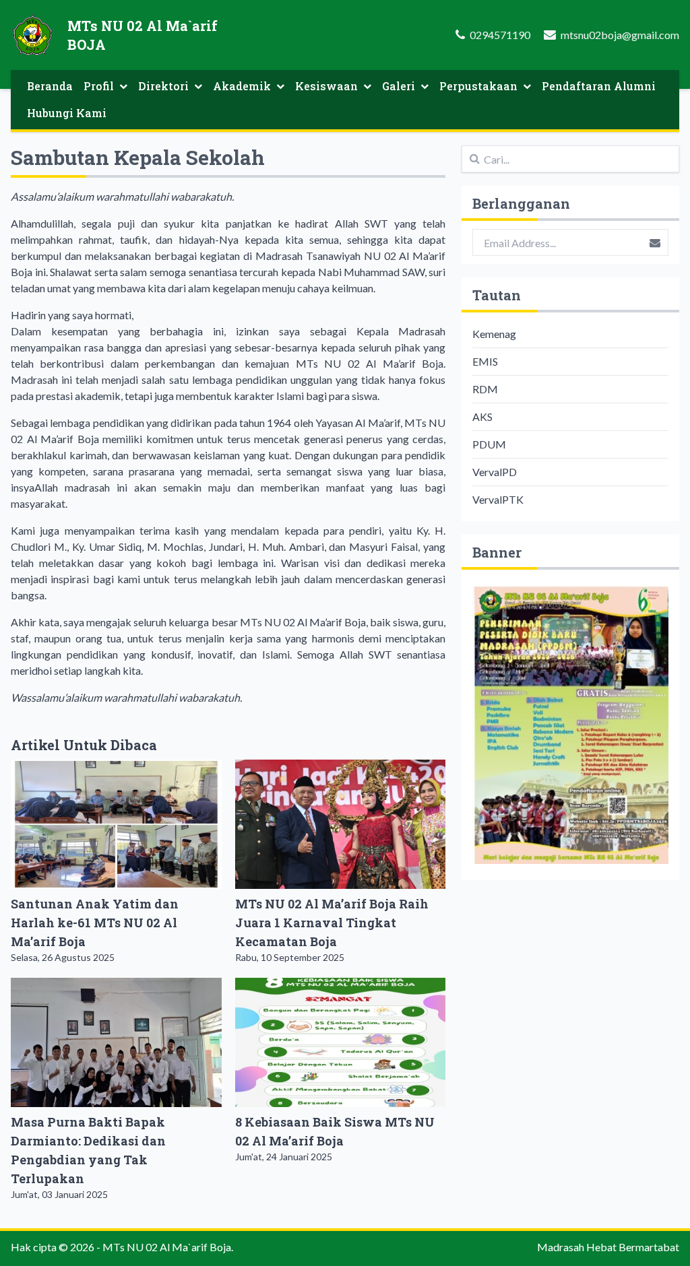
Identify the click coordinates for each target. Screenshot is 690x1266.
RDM (485, 388)
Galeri (398, 86)
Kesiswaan (326, 86)
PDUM (489, 444)
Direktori (163, 86)
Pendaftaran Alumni (599, 86)
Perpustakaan (478, 86)
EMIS (485, 361)
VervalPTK (498, 499)
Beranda (50, 86)
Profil (99, 86)
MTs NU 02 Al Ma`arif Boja (166, 1246)
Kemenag (494, 333)
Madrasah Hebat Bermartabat (608, 1246)
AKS (482, 416)
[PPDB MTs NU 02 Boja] (570, 725)
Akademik (242, 86)
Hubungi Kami (66, 113)
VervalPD (494, 471)
